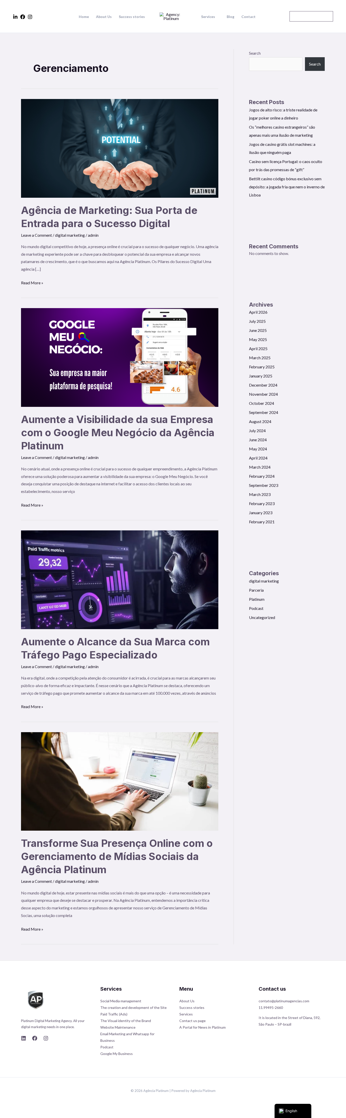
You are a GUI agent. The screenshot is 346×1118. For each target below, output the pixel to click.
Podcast (256, 608)
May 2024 (258, 448)
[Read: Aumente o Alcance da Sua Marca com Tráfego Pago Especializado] (119, 579)
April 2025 (258, 348)
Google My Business (116, 1053)
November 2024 (263, 394)
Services (208, 16)
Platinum (256, 599)
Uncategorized (262, 617)
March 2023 (260, 494)
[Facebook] (22, 16)
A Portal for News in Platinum (202, 1027)
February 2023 (262, 503)
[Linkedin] (15, 16)
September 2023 (263, 485)
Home (84, 16)
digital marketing (70, 235)
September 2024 (263, 412)
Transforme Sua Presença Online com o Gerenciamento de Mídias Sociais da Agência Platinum (117, 856)
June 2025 (258, 330)
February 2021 (262, 521)
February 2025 (262, 366)
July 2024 (257, 430)
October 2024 (261, 403)
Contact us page (192, 1021)
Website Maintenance (118, 1027)
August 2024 (260, 421)
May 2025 (258, 339)
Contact (248, 16)
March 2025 (260, 357)
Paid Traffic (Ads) (113, 1014)
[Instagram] (30, 16)
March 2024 (260, 467)
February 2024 (262, 476)
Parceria (256, 590)
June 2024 (258, 439)
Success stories (132, 16)
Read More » (32, 282)
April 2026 (258, 312)
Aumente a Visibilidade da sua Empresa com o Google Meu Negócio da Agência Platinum (118, 432)
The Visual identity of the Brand (125, 1021)
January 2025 (260, 375)
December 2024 (263, 385)
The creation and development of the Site (133, 1007)
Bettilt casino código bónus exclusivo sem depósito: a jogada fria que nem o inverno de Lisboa (287, 186)
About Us (104, 16)
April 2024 (258, 457)
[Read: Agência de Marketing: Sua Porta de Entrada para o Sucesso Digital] (119, 147)
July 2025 (257, 321)
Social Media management (120, 1001)
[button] (311, 16)
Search (255, 53)
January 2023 (260, 512)
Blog (230, 16)
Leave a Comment (36, 235)
